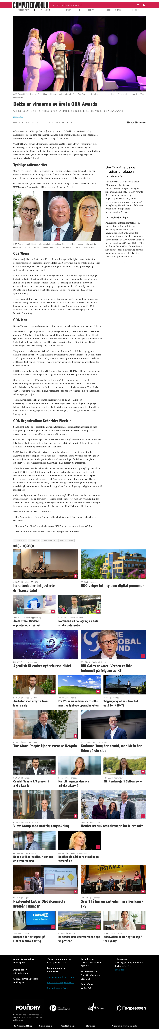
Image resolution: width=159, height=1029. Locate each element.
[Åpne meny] (137, 5)
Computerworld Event (57, 988)
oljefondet (20, 540)
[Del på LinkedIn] (136, 122)
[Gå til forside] (30, 5)
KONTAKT (135, 10)
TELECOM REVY (23, 10)
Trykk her (119, 969)
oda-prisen (34, 540)
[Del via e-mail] (139, 122)
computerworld (49, 540)
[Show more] (125, 262)
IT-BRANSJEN (45, 10)
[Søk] (144, 5)
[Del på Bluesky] (143, 122)
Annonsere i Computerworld (60, 982)
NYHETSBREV (58, 5)
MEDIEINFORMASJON (113, 10)
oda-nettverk (66, 540)
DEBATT (91, 10)
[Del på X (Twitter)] (132, 122)
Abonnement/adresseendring (61, 977)
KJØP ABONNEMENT (74, 5)
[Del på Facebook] (128, 122)
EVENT (68, 10)
